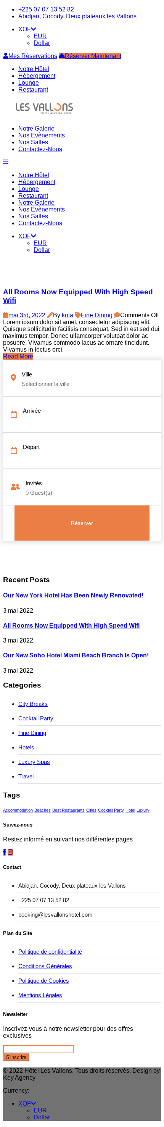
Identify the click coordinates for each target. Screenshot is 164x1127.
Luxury (143, 810)
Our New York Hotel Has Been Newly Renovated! (73, 595)
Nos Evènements (41, 135)
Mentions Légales (40, 995)
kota (67, 315)
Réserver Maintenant (93, 56)
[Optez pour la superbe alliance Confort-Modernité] (44, 115)
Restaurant (33, 89)
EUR (40, 36)
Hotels (26, 747)
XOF (24, 29)
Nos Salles (33, 142)
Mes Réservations (32, 56)
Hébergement (36, 76)
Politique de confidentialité (50, 951)
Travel (26, 776)
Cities (91, 810)
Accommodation (18, 810)
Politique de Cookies (43, 980)
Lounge (28, 82)
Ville (27, 374)
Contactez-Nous (40, 149)
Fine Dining (97, 315)
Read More (18, 356)
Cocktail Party (35, 718)
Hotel (130, 810)
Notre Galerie (36, 128)
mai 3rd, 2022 (26, 315)
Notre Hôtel (33, 69)
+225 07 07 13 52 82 (46, 9)
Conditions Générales (45, 966)
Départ (31, 447)
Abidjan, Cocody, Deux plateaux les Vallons (77, 16)
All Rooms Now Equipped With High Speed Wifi (71, 625)
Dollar (42, 43)
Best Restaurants (68, 810)
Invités (34, 483)
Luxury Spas (34, 762)
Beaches (42, 810)
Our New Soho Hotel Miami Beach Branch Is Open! (76, 655)
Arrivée (32, 410)
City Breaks (33, 704)
